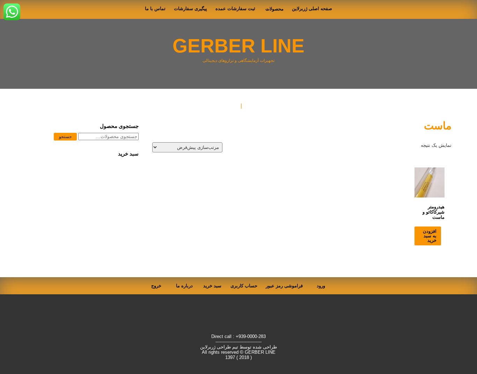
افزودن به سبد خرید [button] (429, 236)
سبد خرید (212, 285)
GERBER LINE (238, 46)
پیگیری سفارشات (190, 8)
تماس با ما (155, 8)
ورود (321, 285)
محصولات (274, 9)
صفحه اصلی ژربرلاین (312, 8)
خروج (156, 285)
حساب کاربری (243, 285)
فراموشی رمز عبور (284, 285)
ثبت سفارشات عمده (235, 8)
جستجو (65, 136)
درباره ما (184, 285)
